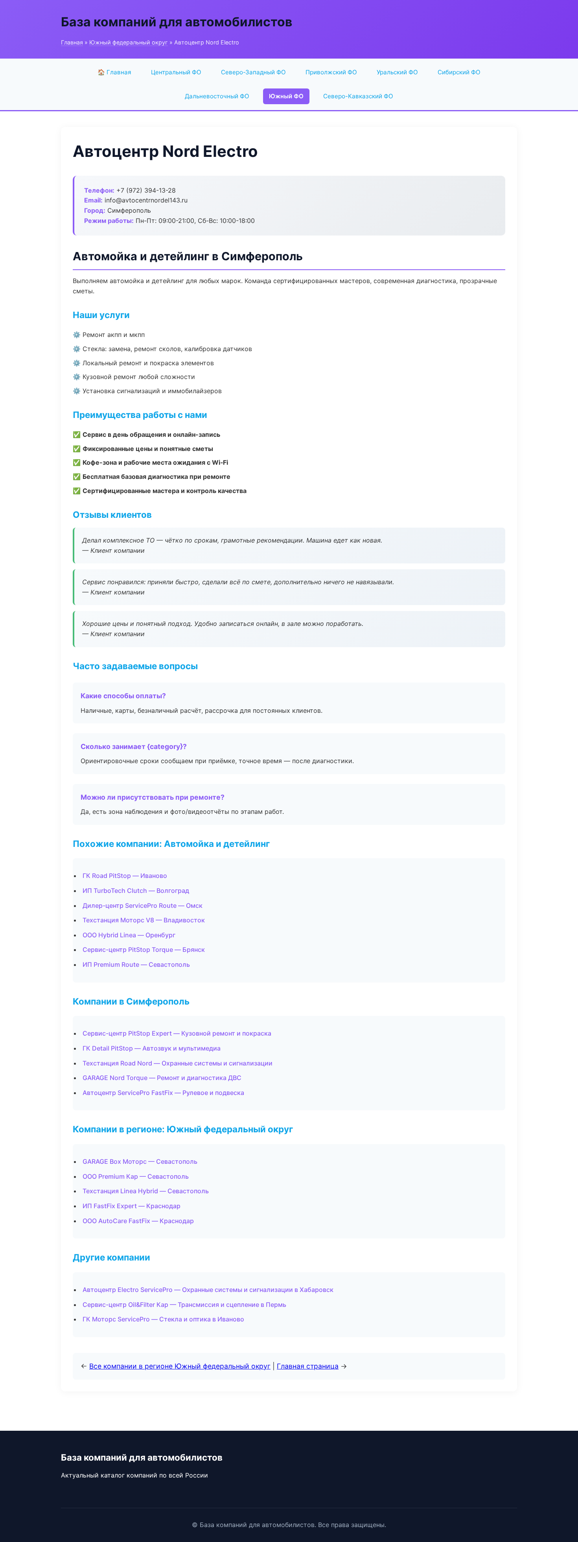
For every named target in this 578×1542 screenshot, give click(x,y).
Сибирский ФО (459, 72)
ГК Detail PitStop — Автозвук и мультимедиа (152, 1048)
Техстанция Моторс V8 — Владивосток (144, 920)
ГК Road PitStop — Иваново (125, 876)
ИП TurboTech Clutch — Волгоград (136, 890)
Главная (72, 42)
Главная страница (308, 1366)
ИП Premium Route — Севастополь (136, 964)
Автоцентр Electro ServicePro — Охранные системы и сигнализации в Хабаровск (208, 1290)
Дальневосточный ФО (217, 96)
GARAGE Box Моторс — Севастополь (140, 1161)
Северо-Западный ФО (253, 72)
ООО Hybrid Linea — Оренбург (129, 935)
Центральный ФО (176, 72)
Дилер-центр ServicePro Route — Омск (142, 905)
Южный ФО (286, 96)
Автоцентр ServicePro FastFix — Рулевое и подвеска (163, 1093)
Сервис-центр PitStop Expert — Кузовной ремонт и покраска (177, 1033)
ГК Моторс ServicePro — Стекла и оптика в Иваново (163, 1319)
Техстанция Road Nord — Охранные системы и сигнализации (177, 1063)
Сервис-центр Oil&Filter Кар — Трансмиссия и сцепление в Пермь (184, 1304)
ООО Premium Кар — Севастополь (136, 1176)
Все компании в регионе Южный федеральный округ (180, 1366)
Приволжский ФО (331, 72)
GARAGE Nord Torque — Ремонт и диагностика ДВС (162, 1078)
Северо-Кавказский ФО (358, 96)
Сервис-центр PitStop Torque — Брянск (144, 949)
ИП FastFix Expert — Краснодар (131, 1206)
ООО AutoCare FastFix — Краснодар (138, 1221)
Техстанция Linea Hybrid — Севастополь (146, 1191)
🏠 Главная (114, 72)
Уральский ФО (397, 72)
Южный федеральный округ (128, 42)
